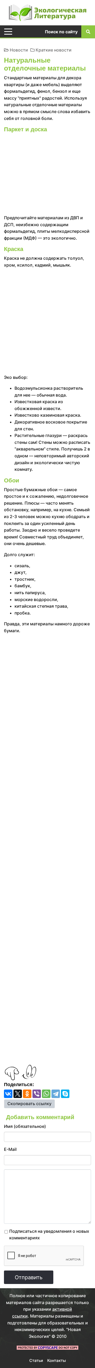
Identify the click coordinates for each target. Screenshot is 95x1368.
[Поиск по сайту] (88, 31)
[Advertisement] (47, 175)
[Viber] (36, 1094)
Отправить (28, 1277)
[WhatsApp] (46, 1094)
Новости (19, 50)
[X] (17, 1094)
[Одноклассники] (27, 1094)
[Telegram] (55, 1094)
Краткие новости (54, 50)
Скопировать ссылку (29, 1103)
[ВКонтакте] (8, 1094)
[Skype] (65, 1094)
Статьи (36, 1360)
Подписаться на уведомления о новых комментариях (49, 1235)
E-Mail (10, 1149)
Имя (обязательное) (25, 1126)
